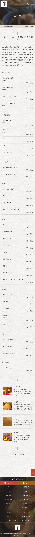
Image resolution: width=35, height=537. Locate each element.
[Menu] (32, 4)
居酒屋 (22, 454)
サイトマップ (26, 520)
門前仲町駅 (14, 454)
